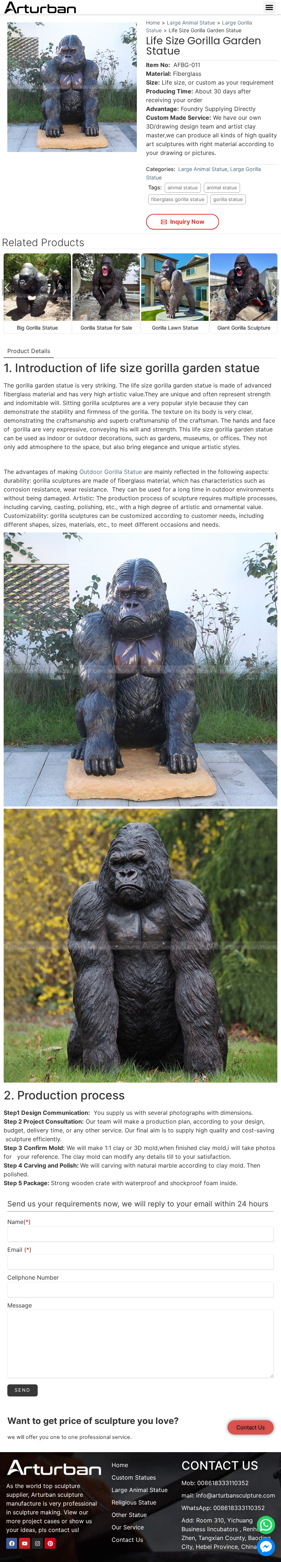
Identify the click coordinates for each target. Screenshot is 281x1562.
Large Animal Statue (191, 22)
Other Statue (129, 1514)
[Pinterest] (50, 1543)
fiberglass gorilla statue (178, 199)
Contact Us (127, 1539)
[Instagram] (37, 1543)
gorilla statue (228, 199)
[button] (269, 7)
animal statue (222, 187)
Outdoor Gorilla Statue (111, 471)
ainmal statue (183, 187)
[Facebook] (11, 1543)
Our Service (128, 1527)
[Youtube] (24, 1543)
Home (153, 22)
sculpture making (36, 1512)
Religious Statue (134, 1502)
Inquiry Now (187, 221)
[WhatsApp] (266, 1525)
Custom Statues (134, 1477)
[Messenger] (266, 1547)
